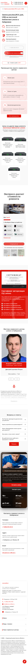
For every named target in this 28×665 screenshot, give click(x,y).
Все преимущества (14, 116)
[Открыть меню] (26, 3)
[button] (11, 379)
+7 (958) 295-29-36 (18, 2)
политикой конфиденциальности (16, 56)
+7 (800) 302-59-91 (18, 4)
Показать (14, 444)
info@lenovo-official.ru (8, 552)
